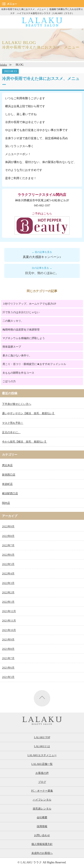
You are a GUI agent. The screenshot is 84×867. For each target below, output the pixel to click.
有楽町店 (7, 484)
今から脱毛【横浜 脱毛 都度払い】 (24, 441)
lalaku (3, 64)
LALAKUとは (42, 746)
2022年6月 (8, 554)
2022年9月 (8, 526)
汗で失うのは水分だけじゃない (21, 312)
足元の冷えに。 (11, 432)
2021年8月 (8, 649)
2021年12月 (9, 611)
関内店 (6, 503)
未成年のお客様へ (42, 853)
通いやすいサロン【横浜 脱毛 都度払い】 (28, 413)
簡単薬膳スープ (11, 346)
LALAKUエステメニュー (42, 755)
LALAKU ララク (31, 862)
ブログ (42, 782)
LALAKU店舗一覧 (42, 764)
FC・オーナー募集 (42, 790)
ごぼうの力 (9, 381)
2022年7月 (8, 545)
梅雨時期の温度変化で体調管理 (21, 329)
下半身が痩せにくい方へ (16, 404)
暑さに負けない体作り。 (17, 355)
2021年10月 (9, 630)
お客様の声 (42, 773)
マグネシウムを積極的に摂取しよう (23, 338)
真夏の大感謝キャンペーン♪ (42, 257)
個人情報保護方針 (42, 844)
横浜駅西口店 (10, 493)
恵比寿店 (7, 465)
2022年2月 (8, 592)
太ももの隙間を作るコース (18, 372)
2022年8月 (8, 536)
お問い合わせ (42, 835)
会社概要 (42, 817)
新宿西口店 (8, 474)
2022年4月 (8, 573)
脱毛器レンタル (42, 808)
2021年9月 (8, 639)
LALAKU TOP (42, 737)
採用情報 (42, 826)
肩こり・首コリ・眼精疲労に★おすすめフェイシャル (34, 364)
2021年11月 (9, 620)
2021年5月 (8, 677)
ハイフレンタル (42, 799)
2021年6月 (8, 667)
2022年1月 (8, 601)
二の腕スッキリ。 (13, 320)
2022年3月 (8, 583)
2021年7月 (8, 658)
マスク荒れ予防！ (12, 423)
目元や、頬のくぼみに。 (42, 273)
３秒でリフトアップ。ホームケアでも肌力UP (29, 303)
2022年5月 (8, 564)
